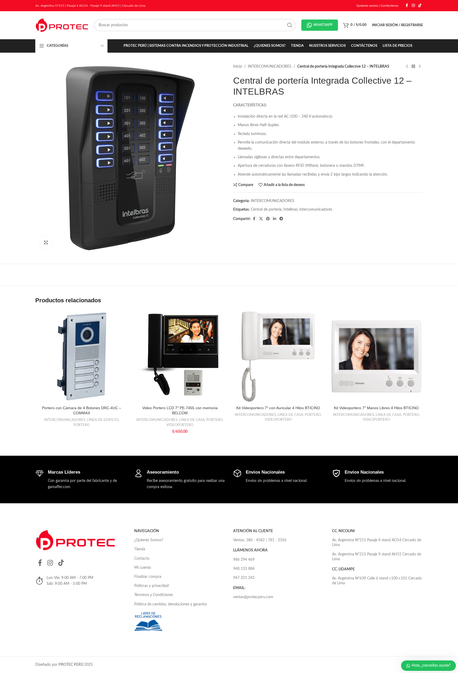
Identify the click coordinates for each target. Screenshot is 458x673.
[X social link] (260, 219)
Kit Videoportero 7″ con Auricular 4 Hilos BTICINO (278, 408)
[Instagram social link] (413, 5)
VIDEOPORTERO (179, 425)
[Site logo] (62, 25)
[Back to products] (413, 66)
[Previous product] (407, 66)
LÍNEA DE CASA (192, 420)
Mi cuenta (142, 568)
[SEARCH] (290, 25)
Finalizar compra (147, 577)
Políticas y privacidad (151, 586)
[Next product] (420, 66)
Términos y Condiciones (153, 595)
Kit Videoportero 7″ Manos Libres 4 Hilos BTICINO (376, 408)
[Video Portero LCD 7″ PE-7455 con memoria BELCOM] (179, 356)
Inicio (237, 66)
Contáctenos (389, 5)
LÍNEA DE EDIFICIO (102, 420)
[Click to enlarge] (46, 242)
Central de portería (266, 209)
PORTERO (82, 425)
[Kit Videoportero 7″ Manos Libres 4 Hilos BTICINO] (376, 356)
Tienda (139, 549)
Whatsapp (323, 25)
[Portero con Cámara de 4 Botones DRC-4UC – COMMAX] (81, 356)
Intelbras (290, 209)
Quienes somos (367, 5)
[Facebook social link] (407, 5)
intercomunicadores (315, 209)
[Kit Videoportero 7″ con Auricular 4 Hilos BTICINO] (278, 356)
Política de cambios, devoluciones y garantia (170, 604)
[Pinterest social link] (267, 219)
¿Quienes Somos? (148, 540)
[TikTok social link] (420, 5)
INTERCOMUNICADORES (269, 66)
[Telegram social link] (281, 219)
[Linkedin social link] (274, 219)
